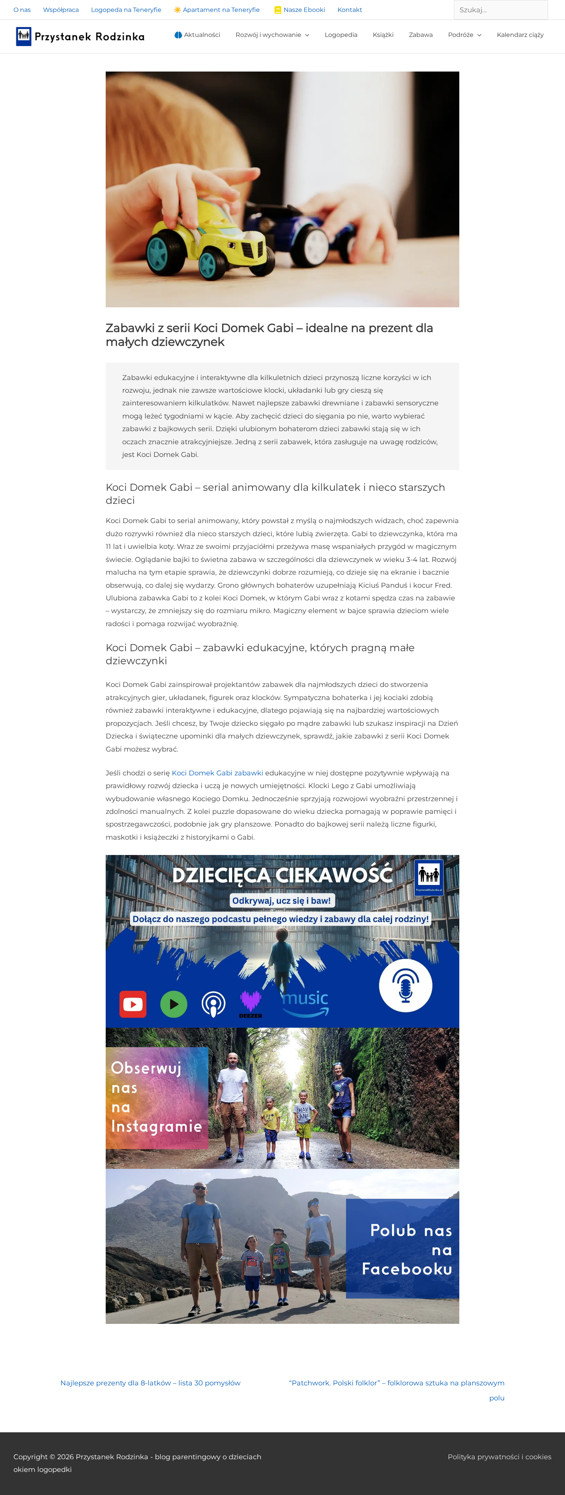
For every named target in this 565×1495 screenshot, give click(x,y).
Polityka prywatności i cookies (500, 1457)
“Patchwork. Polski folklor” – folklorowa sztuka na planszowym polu (397, 1385)
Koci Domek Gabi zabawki (216, 773)
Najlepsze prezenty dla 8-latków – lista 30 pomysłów (150, 1383)
